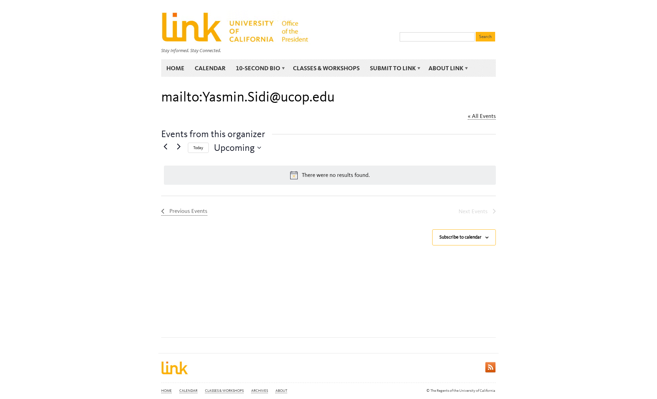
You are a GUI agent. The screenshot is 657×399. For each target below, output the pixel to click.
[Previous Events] (165, 146)
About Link (443, 68)
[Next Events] (179, 146)
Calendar (210, 68)
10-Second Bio (255, 68)
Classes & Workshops (326, 68)
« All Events (482, 115)
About (281, 390)
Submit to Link (390, 68)
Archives (259, 390)
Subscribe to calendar (460, 237)
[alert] (330, 175)
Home (175, 68)
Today (198, 147)
